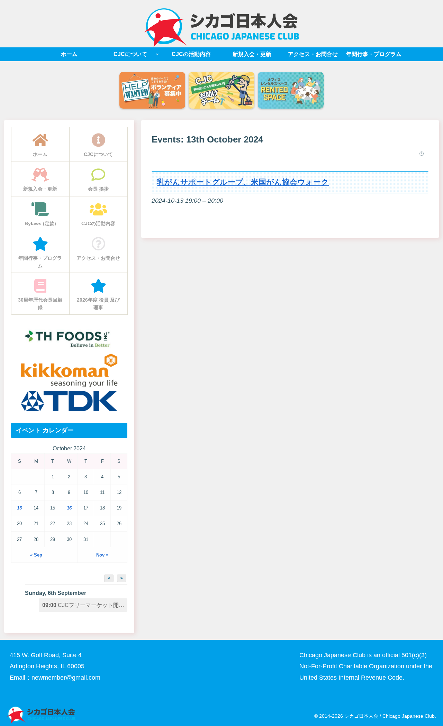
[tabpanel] (152, 91)
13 (19, 508)
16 (69, 508)
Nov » (102, 555)
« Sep (36, 555)
